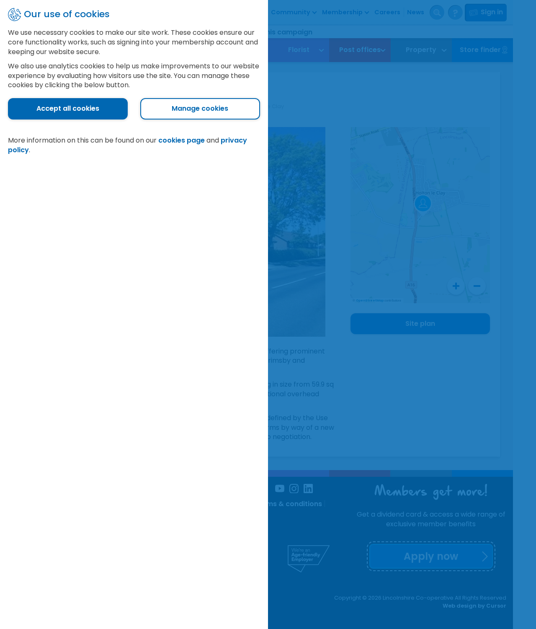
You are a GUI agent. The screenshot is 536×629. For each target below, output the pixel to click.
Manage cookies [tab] (200, 108)
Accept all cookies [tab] (67, 108)
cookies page (181, 140)
